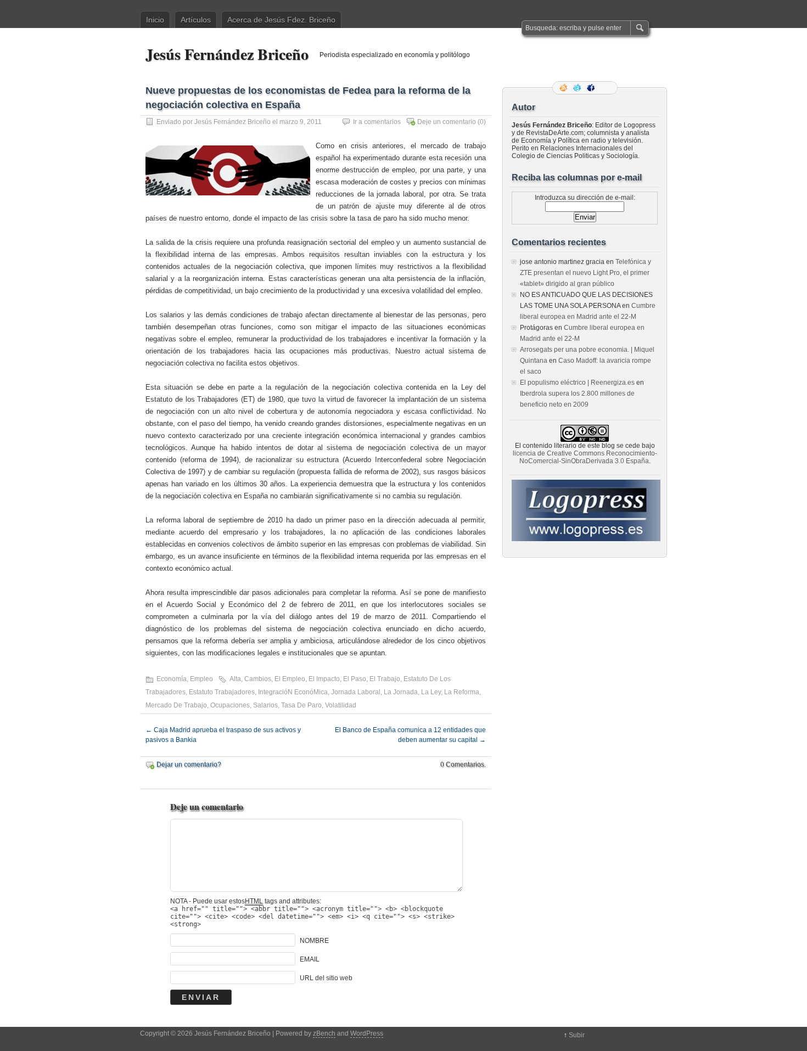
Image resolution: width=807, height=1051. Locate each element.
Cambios (257, 679)
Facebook (591, 87)
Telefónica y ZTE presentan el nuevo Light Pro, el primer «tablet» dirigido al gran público (585, 273)
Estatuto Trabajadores (222, 692)
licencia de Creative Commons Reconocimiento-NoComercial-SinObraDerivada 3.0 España (585, 457)
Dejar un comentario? (188, 764)
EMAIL (310, 959)
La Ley (431, 692)
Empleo (201, 679)
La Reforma (461, 692)
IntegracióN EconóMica (293, 692)
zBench (324, 1033)
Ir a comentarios (377, 122)
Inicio (155, 19)
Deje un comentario (446, 122)
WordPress (366, 1033)
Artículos (196, 19)
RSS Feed (564, 87)
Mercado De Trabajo (176, 705)
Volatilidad (340, 705)
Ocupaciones (230, 705)
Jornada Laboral (355, 692)
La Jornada (401, 692)
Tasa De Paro (301, 705)
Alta (235, 679)
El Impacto (324, 679)
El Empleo (289, 679)
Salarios (265, 705)
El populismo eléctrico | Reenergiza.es (577, 382)
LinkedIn (605, 87)
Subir (577, 1035)
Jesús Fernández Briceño (227, 54)
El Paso (354, 679)
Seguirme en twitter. (578, 87)
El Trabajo (384, 679)
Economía (171, 679)
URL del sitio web (326, 978)
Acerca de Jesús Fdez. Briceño (281, 19)
